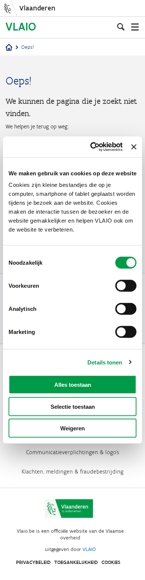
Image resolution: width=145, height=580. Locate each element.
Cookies (111, 562)
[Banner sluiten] (133, 146)
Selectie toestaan (73, 406)
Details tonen (104, 362)
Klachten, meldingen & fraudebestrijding (72, 471)
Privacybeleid (33, 562)
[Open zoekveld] (120, 26)
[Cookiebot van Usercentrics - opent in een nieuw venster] (92, 147)
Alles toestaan (72, 385)
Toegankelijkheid (76, 562)
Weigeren (72, 428)
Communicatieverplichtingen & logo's (72, 452)
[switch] (125, 286)
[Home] (9, 48)
